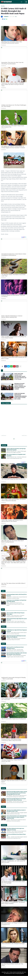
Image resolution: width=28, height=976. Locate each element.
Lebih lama (24, 435)
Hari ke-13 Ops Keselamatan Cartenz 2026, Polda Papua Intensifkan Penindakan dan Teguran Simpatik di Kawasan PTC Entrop (17, 817)
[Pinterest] (14, 366)
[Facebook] (2, 19)
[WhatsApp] (6, 19)
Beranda (2, 6)
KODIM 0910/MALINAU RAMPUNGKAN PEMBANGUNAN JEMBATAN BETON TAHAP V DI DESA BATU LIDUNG (20, 396)
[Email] (17, 366)
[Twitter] (4, 19)
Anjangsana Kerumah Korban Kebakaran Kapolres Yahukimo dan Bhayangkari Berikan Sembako (20, 386)
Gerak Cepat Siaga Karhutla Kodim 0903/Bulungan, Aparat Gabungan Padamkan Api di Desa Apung (20, 376)
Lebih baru (4, 435)
